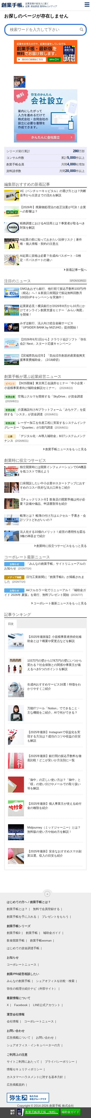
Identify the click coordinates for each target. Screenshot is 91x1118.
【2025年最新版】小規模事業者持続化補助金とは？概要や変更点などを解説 (54, 639)
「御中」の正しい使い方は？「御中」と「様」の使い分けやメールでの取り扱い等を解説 (54, 784)
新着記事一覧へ (76, 269)
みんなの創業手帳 (18, 981)
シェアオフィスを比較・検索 (55, 981)
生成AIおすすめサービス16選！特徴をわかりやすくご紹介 (54, 686)
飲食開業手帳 (16, 940)
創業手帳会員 (15, 164)
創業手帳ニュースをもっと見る (66, 449)
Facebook (21, 1005)
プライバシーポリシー (59, 1061)
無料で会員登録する (46, 909)
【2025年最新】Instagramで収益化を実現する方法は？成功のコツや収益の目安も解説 (54, 736)
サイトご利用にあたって (23, 1061)
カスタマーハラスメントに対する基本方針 (35, 1077)
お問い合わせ (45, 1037)
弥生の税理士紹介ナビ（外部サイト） (32, 988)
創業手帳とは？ (17, 909)
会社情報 (13, 1021)
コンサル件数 (15, 157)
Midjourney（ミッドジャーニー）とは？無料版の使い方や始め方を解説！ (54, 829)
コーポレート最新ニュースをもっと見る (60, 603)
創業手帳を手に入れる (21, 916)
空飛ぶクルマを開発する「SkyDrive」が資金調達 (50, 396)
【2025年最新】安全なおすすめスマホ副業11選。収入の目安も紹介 (54, 853)
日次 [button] (11, 623)
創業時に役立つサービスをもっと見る (61, 546)
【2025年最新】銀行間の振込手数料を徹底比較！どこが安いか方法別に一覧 (54, 758)
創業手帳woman (41, 940)
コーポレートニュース (21, 964)
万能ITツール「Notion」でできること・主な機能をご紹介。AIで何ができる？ (53, 710)
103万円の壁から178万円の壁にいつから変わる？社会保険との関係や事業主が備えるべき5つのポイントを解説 (54, 665)
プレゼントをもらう (55, 916)
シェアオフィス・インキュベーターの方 (33, 1045)
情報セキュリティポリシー (24, 1069)
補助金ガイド (70, 1112)
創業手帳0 (13, 933)
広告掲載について (18, 1037)
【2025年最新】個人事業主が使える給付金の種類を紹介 (54, 806)
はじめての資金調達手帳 (23, 948)
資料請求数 (13, 171)
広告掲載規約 (16, 1084)
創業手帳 (32, 933)
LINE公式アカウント (46, 1005)
